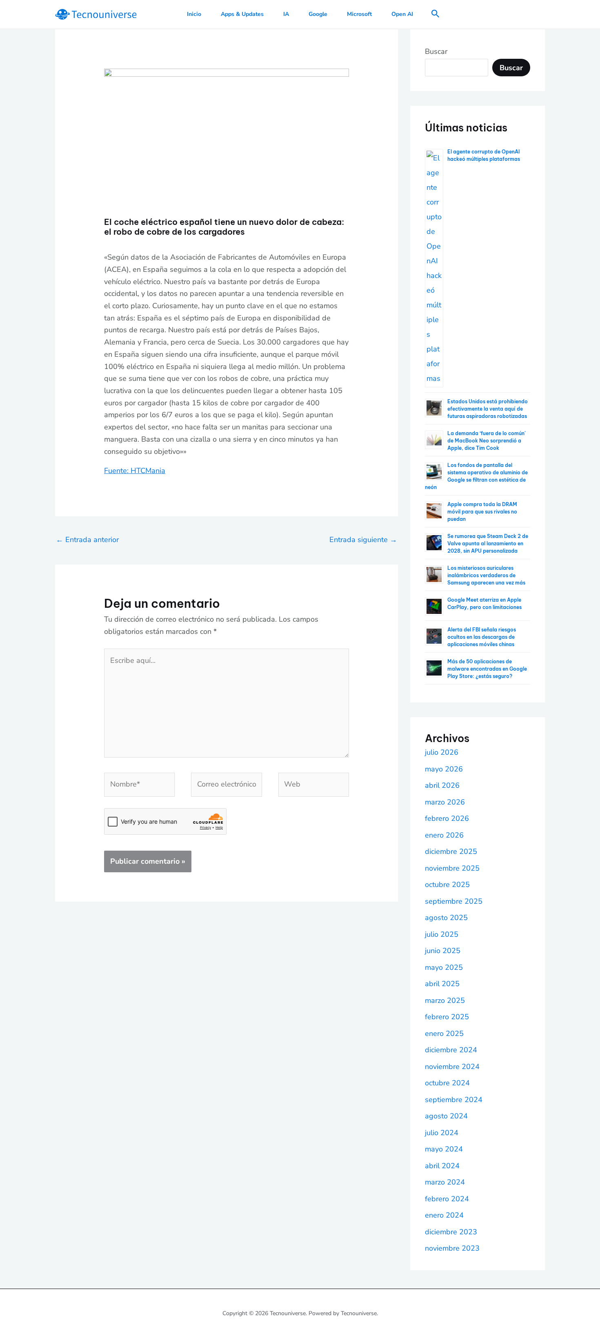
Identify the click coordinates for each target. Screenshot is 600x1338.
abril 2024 (442, 1166)
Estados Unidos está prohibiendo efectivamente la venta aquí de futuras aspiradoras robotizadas (487, 408)
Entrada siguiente (363, 540)
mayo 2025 (444, 967)
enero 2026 (444, 835)
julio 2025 (441, 934)
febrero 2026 (447, 818)
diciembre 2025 (451, 851)
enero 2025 (444, 1033)
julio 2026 (441, 752)
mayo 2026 (444, 769)
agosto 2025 (446, 917)
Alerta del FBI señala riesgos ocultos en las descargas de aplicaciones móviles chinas (481, 637)
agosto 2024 (446, 1116)
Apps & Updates (242, 14)
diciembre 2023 (451, 1232)
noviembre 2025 (452, 868)
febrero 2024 (447, 1199)
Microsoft (359, 14)
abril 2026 (442, 785)
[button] (435, 14)
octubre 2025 (447, 884)
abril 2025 (442, 984)
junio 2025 (442, 951)
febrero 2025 (447, 1017)
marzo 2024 (445, 1182)
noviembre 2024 (452, 1066)
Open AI (402, 14)
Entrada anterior (87, 540)
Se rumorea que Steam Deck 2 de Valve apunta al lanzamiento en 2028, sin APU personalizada (487, 543)
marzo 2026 (445, 802)
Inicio (194, 14)
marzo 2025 (445, 1000)
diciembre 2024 (451, 1050)
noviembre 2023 (452, 1248)
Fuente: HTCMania (134, 471)
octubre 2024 (447, 1083)
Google (318, 14)
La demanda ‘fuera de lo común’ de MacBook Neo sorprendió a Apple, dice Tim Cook (486, 440)
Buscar (436, 51)
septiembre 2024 (453, 1100)
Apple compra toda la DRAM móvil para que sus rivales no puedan (482, 511)
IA (286, 14)
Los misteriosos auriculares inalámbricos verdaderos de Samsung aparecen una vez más (486, 575)
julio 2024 (441, 1133)
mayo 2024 (444, 1149)
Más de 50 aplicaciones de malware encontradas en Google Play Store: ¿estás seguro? (487, 668)
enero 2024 (444, 1215)
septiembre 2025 (453, 901)
